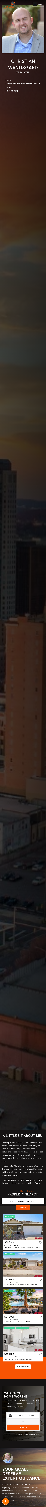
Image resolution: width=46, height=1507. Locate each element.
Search (23, 1207)
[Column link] (14, 4)
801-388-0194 (11, 91)
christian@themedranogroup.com (23, 83)
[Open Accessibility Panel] (5, 1501)
